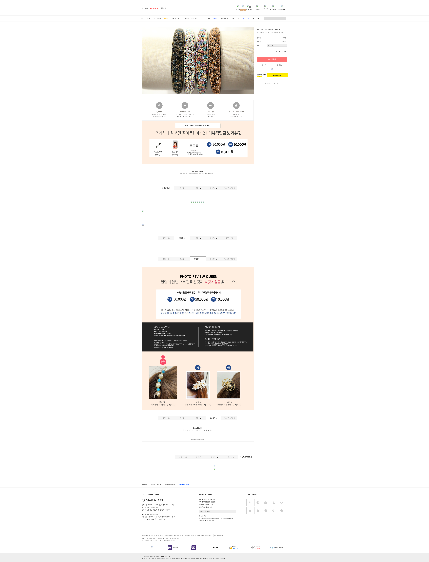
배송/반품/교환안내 (229, 188)
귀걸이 (148, 18)
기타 (253, 18)
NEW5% (145, 8)
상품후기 (197, 188)
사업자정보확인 (218, 535)
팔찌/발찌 (194, 18)
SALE (258, 18)
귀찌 (153, 18)
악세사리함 (224, 18)
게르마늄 (207, 18)
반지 (201, 18)
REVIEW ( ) (268, 83)
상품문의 (212, 188)
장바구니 (264, 65)
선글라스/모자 (234, 18)
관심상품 (279, 65)
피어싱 (159, 18)
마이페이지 (257, 9)
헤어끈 (180, 18)
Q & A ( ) (276, 83)
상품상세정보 (166, 188)
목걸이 (187, 18)
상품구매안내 (229, 238)
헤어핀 (174, 18)
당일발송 (163, 8)
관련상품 (182, 188)
